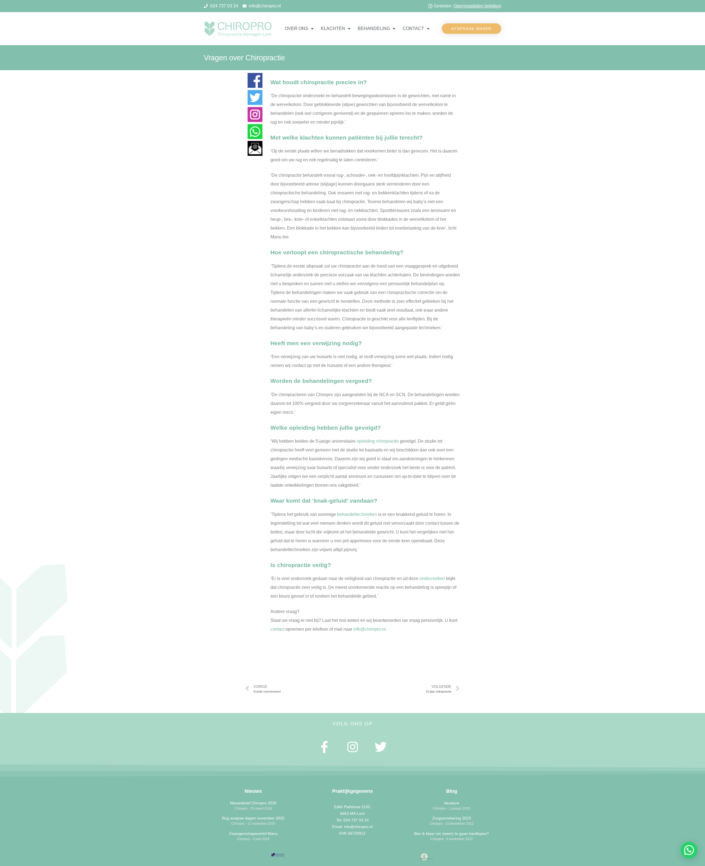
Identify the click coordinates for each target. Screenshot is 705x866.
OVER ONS (296, 28)
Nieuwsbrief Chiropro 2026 (253, 803)
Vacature (451, 803)
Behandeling (374, 28)
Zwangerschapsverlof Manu (253, 833)
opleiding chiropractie (378, 441)
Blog (451, 791)
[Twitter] (380, 747)
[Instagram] (352, 747)
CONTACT (413, 28)
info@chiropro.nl (369, 629)
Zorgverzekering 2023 (451, 818)
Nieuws (253, 791)
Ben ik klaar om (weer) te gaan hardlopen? (451, 833)
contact (277, 629)
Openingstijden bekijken (477, 6)
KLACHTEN (333, 28)
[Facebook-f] (324, 747)
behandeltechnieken (357, 514)
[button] (471, 28)
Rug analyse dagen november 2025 (253, 818)
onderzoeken (432, 578)
